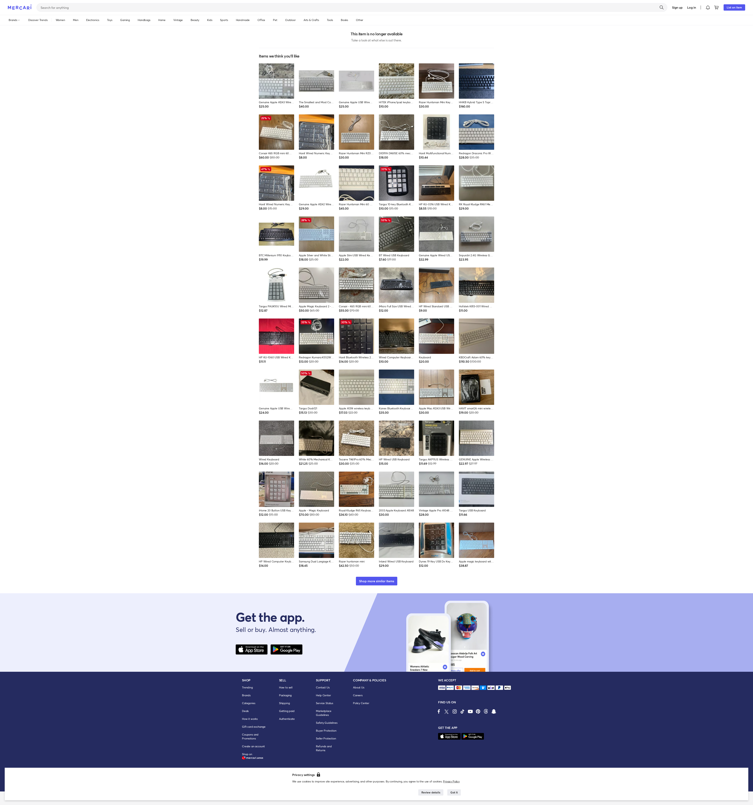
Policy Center (361, 703)
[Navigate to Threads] (486, 711)
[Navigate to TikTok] (462, 711)
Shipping (284, 703)
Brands (246, 695)
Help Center (323, 695)
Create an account (253, 746)
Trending (247, 687)
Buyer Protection (326, 730)
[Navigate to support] (442, 687)
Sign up (677, 7)
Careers (358, 695)
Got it (454, 792)
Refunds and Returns (324, 748)
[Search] (662, 7)
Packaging (285, 695)
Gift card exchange (254, 726)
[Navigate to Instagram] (454, 711)
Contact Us (322, 687)
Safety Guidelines (326, 723)
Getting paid (287, 711)
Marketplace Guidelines (323, 713)
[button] (708, 7)
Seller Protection (326, 738)
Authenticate (287, 719)
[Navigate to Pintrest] (478, 711)
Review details (430, 792)
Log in (691, 7)
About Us (358, 687)
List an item (734, 7)
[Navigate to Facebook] (439, 711)
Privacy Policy (451, 781)
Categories (248, 703)
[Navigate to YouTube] (470, 711)
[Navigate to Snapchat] (494, 711)
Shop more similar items (376, 581)
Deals (245, 711)
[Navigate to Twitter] (447, 711)
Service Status (324, 703)
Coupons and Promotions (250, 736)
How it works (250, 719)
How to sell (285, 687)
